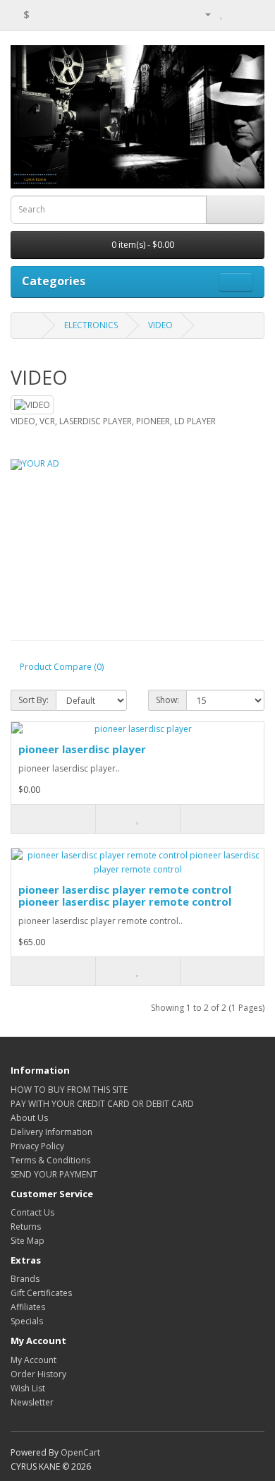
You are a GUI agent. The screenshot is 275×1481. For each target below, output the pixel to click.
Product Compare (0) (62, 667)
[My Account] (202, 14)
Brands (25, 1279)
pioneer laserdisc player (82, 749)
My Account (33, 1360)
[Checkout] (253, 14)
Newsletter (32, 1402)
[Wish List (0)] (222, 14)
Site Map (27, 1241)
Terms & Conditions (50, 1160)
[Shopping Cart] (236, 14)
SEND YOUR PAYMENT (54, 1174)
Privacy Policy (37, 1146)
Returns (26, 1227)
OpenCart (80, 1452)
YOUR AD (40, 463)
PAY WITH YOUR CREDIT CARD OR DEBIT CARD (102, 1104)
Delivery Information (51, 1132)
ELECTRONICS (91, 325)
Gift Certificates (41, 1293)
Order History (38, 1374)
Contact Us (32, 1212)
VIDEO (160, 325)
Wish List (28, 1388)
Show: (167, 700)
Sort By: (33, 700)
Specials (27, 1321)
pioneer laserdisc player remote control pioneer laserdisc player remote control (124, 895)
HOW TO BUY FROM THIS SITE (69, 1090)
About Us (29, 1118)
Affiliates (28, 1307)
